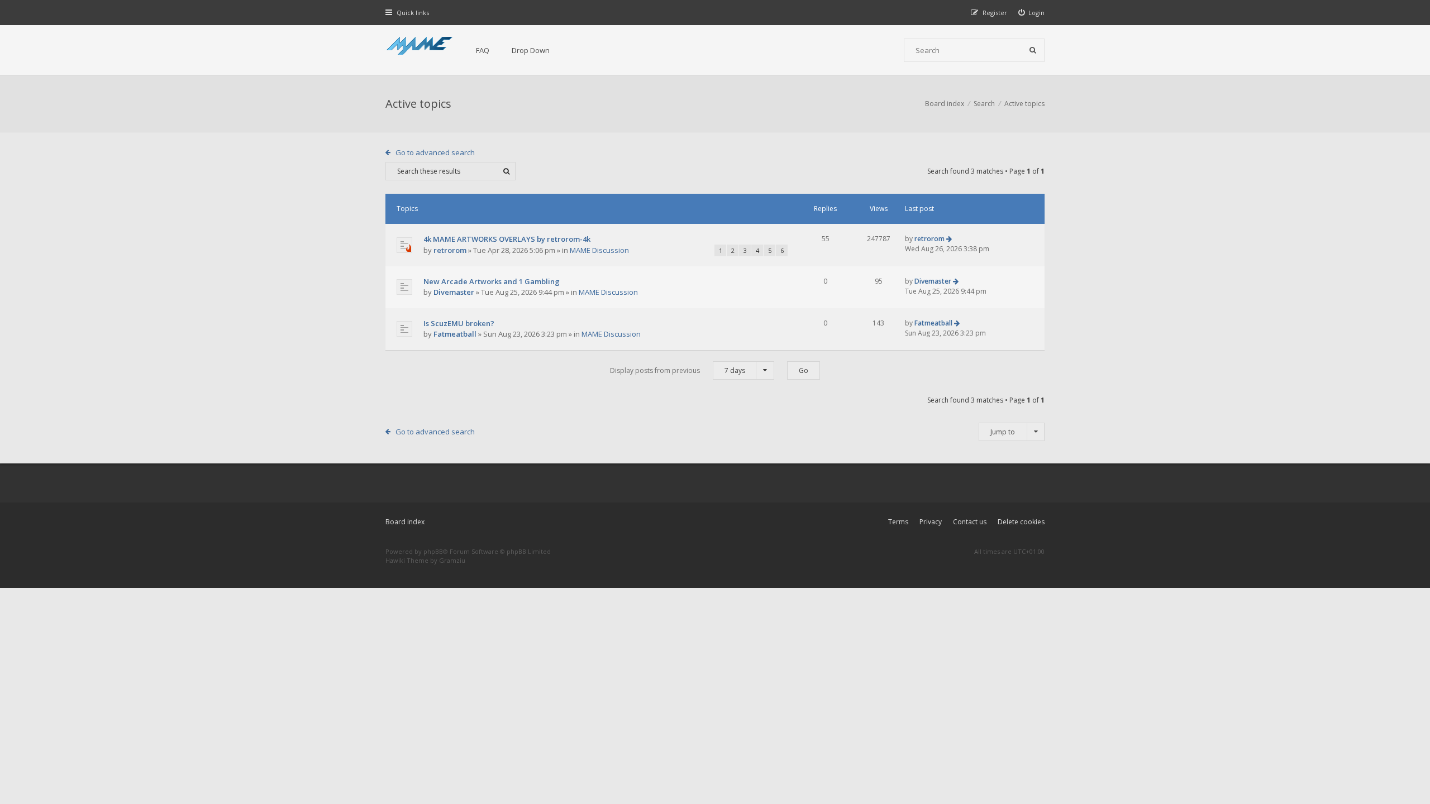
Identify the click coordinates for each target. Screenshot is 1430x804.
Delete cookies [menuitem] (1021, 522)
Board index (405, 522)
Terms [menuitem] (898, 522)
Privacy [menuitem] (930, 522)
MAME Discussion (599, 250)
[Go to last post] (949, 238)
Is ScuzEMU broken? (458, 323)
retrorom (449, 250)
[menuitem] (1031, 12)
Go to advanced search (435, 152)
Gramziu (452, 560)
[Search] (1033, 50)
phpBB (433, 551)
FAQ (482, 50)
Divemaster (453, 292)
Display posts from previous (677, 370)
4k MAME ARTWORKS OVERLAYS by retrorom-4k (506, 239)
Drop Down (531, 50)
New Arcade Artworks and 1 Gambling (491, 281)
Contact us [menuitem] (969, 522)
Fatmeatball (454, 334)
